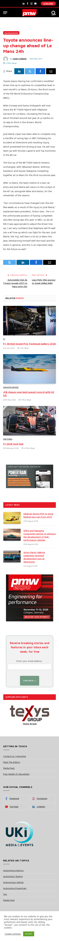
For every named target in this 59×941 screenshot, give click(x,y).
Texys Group (30, 723)
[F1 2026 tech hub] (29, 420)
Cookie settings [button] (13, 934)
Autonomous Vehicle (13, 882)
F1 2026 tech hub (13, 443)
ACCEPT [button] (28, 934)
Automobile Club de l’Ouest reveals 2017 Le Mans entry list (15, 283)
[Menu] (5, 12)
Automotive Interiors (13, 870)
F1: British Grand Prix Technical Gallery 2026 (29, 343)
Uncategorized (11, 33)
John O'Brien (19, 59)
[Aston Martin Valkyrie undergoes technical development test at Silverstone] (12, 556)
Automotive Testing (13, 876)
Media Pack (9, 768)
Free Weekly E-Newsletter (16, 774)
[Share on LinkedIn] (19, 71)
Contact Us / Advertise (14, 756)
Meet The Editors (11, 762)
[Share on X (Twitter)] (30, 71)
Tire (5, 894)
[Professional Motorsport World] (29, 13)
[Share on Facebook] (40, 71)
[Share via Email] (51, 71)
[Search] (53, 12)
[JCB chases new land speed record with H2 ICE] (29, 369)
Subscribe (48, 4)
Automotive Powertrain (14, 888)
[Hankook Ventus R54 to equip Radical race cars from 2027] (12, 518)
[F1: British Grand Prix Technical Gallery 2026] (29, 320)
